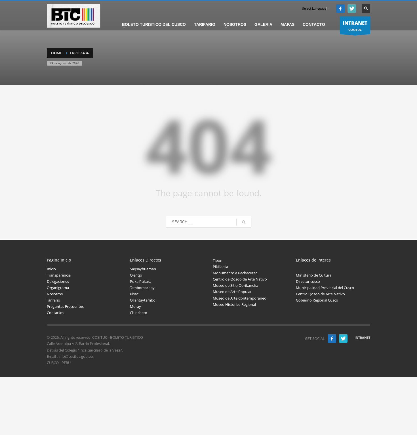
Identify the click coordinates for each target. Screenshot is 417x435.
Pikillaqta (220, 266)
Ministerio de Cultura (313, 275)
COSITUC (355, 26)
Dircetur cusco (308, 281)
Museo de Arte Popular (232, 291)
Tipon (217, 260)
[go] (243, 222)
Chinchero (138, 312)
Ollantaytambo (142, 300)
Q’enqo (136, 275)
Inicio (51, 268)
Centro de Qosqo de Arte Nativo (240, 279)
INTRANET (362, 337)
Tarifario (53, 300)
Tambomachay (142, 287)
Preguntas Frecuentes (65, 306)
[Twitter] (352, 8)
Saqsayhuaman (143, 268)
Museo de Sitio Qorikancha (235, 285)
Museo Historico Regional (234, 304)
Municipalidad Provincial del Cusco (325, 287)
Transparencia (59, 275)
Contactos (55, 312)
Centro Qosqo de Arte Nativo (320, 293)
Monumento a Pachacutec (235, 272)
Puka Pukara (140, 281)
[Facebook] (340, 8)
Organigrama (58, 287)
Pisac (134, 293)
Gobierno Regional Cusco (317, 300)
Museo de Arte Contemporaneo (239, 298)
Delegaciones (58, 281)
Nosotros (55, 293)
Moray (135, 306)
